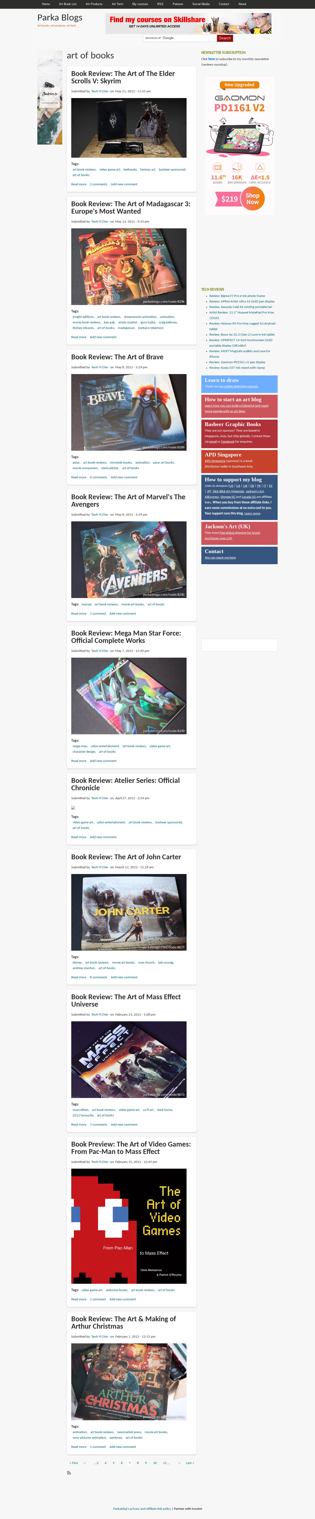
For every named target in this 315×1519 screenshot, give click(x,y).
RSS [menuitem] (160, 4)
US (231, 486)
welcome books (117, 1290)
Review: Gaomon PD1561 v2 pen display (237, 362)
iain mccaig (165, 962)
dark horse (164, 1110)
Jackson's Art (255, 491)
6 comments (98, 477)
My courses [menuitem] (140, 4)
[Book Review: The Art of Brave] (129, 412)
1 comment (98, 614)
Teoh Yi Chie (99, 91)
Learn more (252, 513)
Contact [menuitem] (224, 4)
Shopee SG (227, 497)
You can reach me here (220, 558)
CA (238, 486)
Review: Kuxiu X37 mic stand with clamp (237, 368)
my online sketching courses (238, 386)
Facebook (228, 442)
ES (270, 486)
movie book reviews (86, 322)
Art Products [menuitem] (94, 4)
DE (252, 486)
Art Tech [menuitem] (117, 4)
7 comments (98, 1125)
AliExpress (212, 497)
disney (77, 962)
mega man (80, 746)
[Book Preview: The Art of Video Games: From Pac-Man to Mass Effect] (129, 1226)
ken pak (109, 322)
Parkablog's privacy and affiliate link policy (142, 1509)
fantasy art (147, 169)
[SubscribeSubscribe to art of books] (68, 1473)
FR (259, 486)
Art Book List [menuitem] (68, 4)
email (213, 442)
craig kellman (168, 322)
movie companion (85, 468)
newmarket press (129, 1432)
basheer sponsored (172, 169)
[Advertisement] (235, 247)
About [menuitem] (242, 4)
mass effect (80, 1110)
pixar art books (163, 463)
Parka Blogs (59, 18)
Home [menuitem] (46, 4)
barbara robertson (150, 328)
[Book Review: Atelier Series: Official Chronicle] (73, 807)
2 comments (98, 184)
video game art (109, 169)
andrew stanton (84, 968)
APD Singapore (215, 461)
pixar (76, 463)
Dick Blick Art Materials (228, 491)
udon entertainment (105, 746)
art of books (81, 175)
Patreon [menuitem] (178, 4)
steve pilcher (110, 468)
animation (167, 317)
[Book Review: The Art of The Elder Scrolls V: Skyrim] (129, 128)
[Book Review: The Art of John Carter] (129, 912)
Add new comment (124, 184)
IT (265, 486)
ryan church (146, 962)
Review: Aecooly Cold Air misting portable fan (240, 307)
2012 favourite (83, 1115)
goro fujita (148, 322)
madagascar (126, 328)
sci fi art (148, 1110)
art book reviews (84, 169)
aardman (116, 1438)
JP (208, 491)
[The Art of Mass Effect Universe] (129, 1059)
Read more (78, 184)
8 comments (98, 977)
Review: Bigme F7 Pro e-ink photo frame (237, 296)
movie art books (133, 604)
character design (84, 752)
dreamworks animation (140, 317)
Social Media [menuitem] (201, 4)
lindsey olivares (83, 328)
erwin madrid (128, 322)
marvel (86, 604)
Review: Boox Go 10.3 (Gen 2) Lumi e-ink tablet (242, 335)
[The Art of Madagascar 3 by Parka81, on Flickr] (129, 267)
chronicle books (121, 463)
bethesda (130, 169)
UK (245, 486)
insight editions (83, 317)
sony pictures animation (89, 1438)
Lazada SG (249, 497)
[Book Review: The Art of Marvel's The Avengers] (129, 559)
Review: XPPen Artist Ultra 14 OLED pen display (242, 301)
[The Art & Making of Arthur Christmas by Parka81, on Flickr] (129, 1382)
